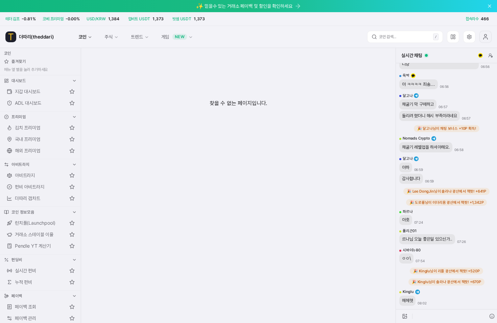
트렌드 (137, 37)
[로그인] (485, 37)
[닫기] (489, 6)
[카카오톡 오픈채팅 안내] (480, 55)
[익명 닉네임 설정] (490, 55)
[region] (446, 186)
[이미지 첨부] (404, 316)
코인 (82, 37)
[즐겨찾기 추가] (72, 91)
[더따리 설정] (469, 37)
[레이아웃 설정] (453, 37)
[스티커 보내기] (492, 316)
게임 (173, 37)
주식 (108, 37)
